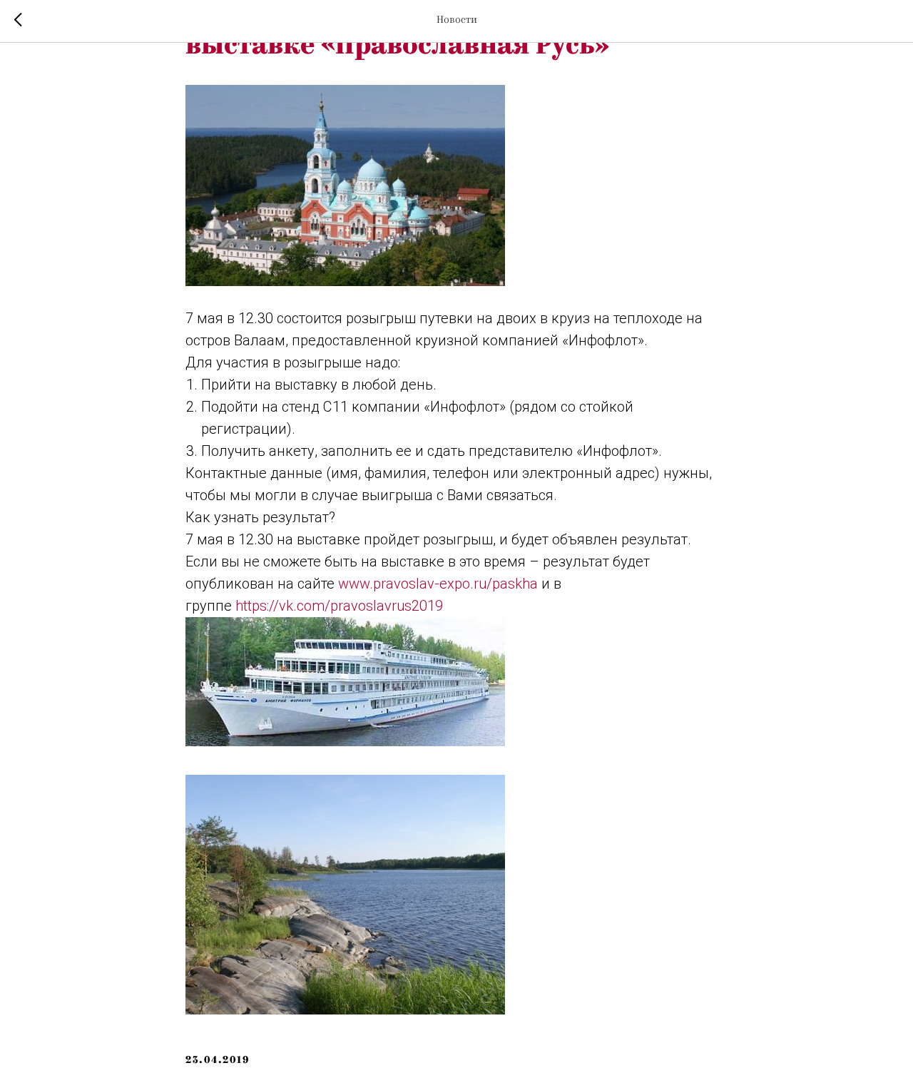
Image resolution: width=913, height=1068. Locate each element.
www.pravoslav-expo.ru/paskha (438, 583)
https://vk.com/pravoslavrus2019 (339, 605)
